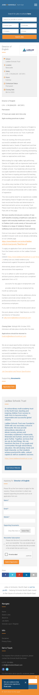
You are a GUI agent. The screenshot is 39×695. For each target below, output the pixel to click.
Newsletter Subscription (12, 538)
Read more (7, 686)
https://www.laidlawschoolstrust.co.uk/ (19, 458)
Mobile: (6, 517)
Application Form (8, 387)
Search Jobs (6, 615)
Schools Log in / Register (10, 624)
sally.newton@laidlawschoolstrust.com (17, 318)
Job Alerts (5, 621)
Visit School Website (13, 468)
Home (4, 612)
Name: (6, 500)
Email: (6, 509)
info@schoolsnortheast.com (12, 665)
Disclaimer (5, 638)
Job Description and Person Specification (16, 371)
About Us (5, 618)
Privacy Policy (6, 641)
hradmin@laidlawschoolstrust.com (14, 336)
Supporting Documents (11, 525)
